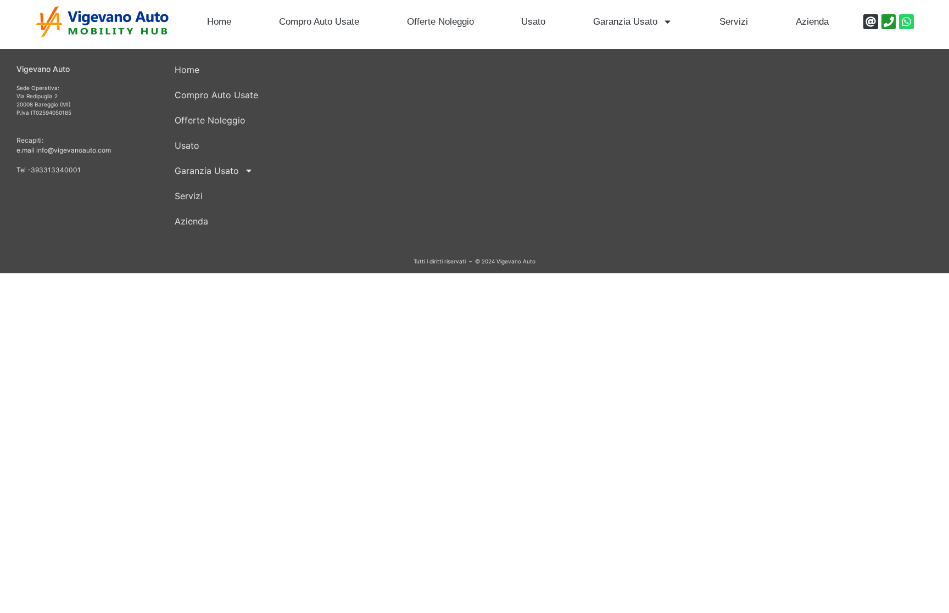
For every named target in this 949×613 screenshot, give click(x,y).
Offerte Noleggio (440, 21)
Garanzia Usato (625, 21)
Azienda (812, 21)
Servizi (733, 21)
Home (219, 21)
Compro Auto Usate (319, 21)
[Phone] (888, 21)
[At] (870, 21)
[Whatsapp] (906, 21)
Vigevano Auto (43, 69)
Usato (533, 21)
